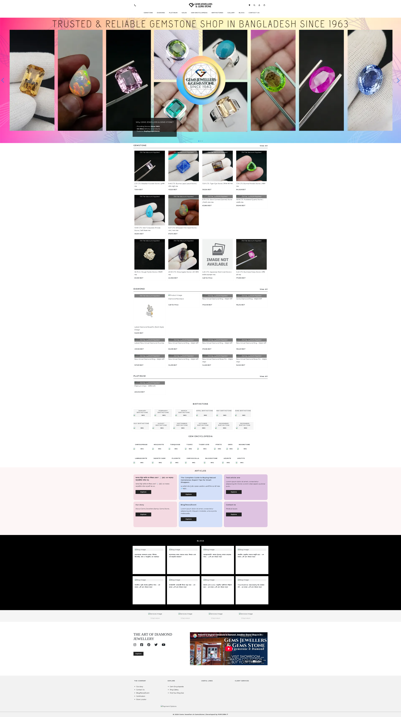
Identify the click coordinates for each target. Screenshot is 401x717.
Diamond (161, 12)
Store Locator (141, 699)
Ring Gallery (174, 690)
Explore (143, 492)
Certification (140, 696)
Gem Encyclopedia (199, 12)
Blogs (241, 12)
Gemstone (148, 12)
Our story (139, 687)
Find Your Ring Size (177, 693)
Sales (184, 12)
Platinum (173, 12)
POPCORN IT (223, 714)
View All (264, 146)
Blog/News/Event (142, 693)
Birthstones (217, 12)
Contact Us (254, 12)
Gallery (231, 12)
